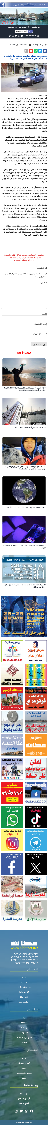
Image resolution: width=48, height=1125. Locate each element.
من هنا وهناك (24, 987)
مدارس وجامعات (24, 1038)
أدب (24, 1058)
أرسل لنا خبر (24, 1099)
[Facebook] (22, 36)
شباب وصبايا (24, 1063)
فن (24, 1018)
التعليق (43, 282)
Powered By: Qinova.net (24, 1122)
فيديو (24, 982)
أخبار (24, 978)
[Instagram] (13, 36)
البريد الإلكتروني (40, 324)
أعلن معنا (24, 1104)
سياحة (24, 1023)
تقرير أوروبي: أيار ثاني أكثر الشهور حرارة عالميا (30, 428)
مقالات (24, 1043)
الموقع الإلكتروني (40, 333)
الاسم (44, 314)
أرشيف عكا (24, 1002)
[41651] (24, 6)
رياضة (24, 1028)
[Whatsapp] (19, 36)
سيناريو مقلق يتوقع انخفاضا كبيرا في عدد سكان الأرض (26, 507)
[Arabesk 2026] (24, 636)
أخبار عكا (24, 997)
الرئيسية (24, 1094)
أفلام (24, 1078)
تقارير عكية (24, 992)
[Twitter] (16, 36)
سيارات (24, 1033)
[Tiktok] (10, 36)
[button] (45, 51)
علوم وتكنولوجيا (24, 1073)
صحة (24, 1068)
